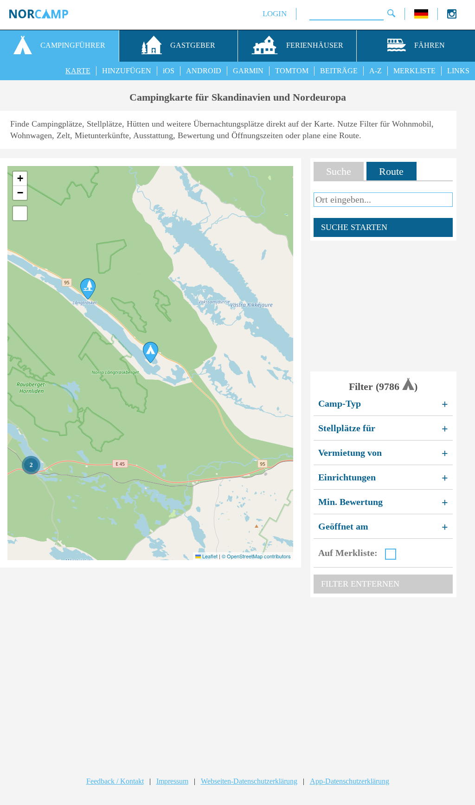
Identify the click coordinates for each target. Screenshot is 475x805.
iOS (168, 71)
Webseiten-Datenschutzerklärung (249, 781)
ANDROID (203, 71)
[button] (88, 289)
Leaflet (209, 556)
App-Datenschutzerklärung (349, 781)
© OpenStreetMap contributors (256, 556)
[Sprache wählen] (421, 16)
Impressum (172, 781)
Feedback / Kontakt (115, 781)
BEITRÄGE (339, 71)
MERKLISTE (414, 71)
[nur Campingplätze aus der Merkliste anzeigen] (390, 554)
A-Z (375, 71)
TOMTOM (291, 71)
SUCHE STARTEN (354, 227)
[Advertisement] (383, 306)
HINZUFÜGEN (126, 71)
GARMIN (248, 71)
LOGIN (275, 13)
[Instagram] (451, 16)
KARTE (77, 71)
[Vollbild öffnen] (20, 213)
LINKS (458, 71)
